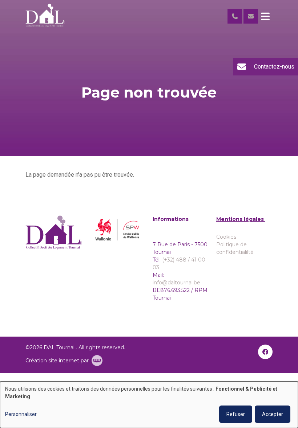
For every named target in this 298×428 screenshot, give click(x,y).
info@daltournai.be (176, 282)
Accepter (272, 414)
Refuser (235, 414)
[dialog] (149, 405)
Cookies (226, 237)
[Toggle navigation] (265, 16)
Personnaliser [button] (21, 414)
